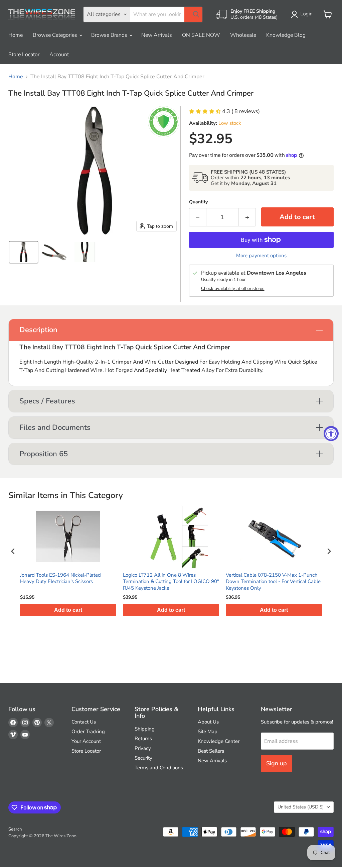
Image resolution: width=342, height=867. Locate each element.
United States (301, 807)
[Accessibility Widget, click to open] (331, 433)
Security (143, 758)
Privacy (143, 748)
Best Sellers (211, 751)
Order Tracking (88, 731)
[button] (303, 14)
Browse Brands (110, 35)
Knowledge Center (218, 741)
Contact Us (83, 721)
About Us (208, 721)
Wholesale (243, 35)
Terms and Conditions (159, 767)
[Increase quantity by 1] (247, 217)
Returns (143, 738)
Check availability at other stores (233, 288)
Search (15, 829)
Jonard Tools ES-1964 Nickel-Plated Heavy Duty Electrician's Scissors (60, 578)
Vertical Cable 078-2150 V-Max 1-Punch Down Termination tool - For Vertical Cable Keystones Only (273, 581)
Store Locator (23, 54)
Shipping (145, 729)
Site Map (207, 731)
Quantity (198, 202)
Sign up (276, 763)
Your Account (86, 741)
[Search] (193, 14)
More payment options (261, 256)
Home (15, 35)
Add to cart (68, 610)
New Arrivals (156, 35)
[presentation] (13, 551)
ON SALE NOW (201, 35)
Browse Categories (55, 35)
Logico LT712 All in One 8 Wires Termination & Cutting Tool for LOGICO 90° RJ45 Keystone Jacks (171, 581)
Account (59, 54)
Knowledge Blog (286, 35)
